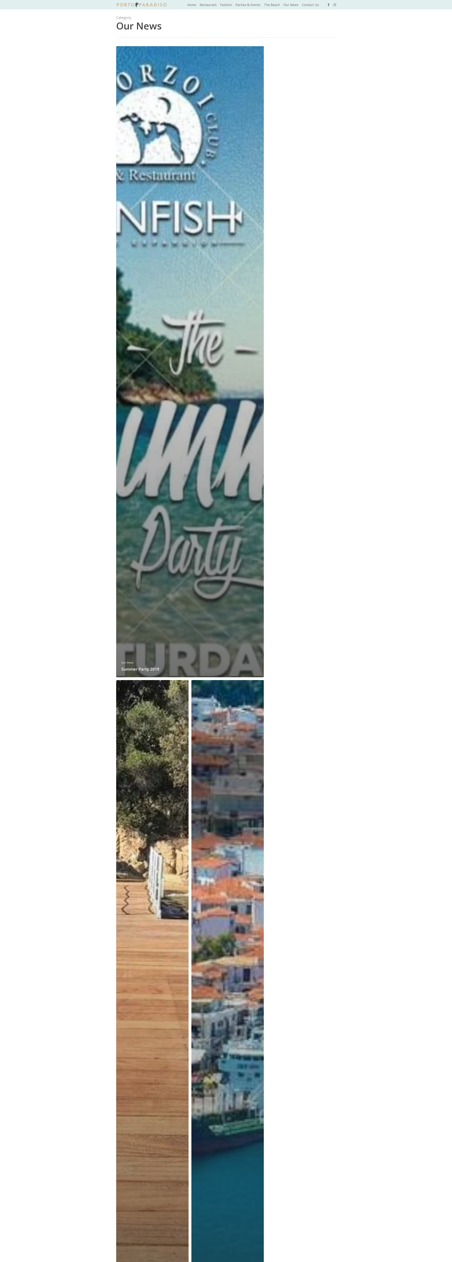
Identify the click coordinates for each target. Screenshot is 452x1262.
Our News (127, 662)
